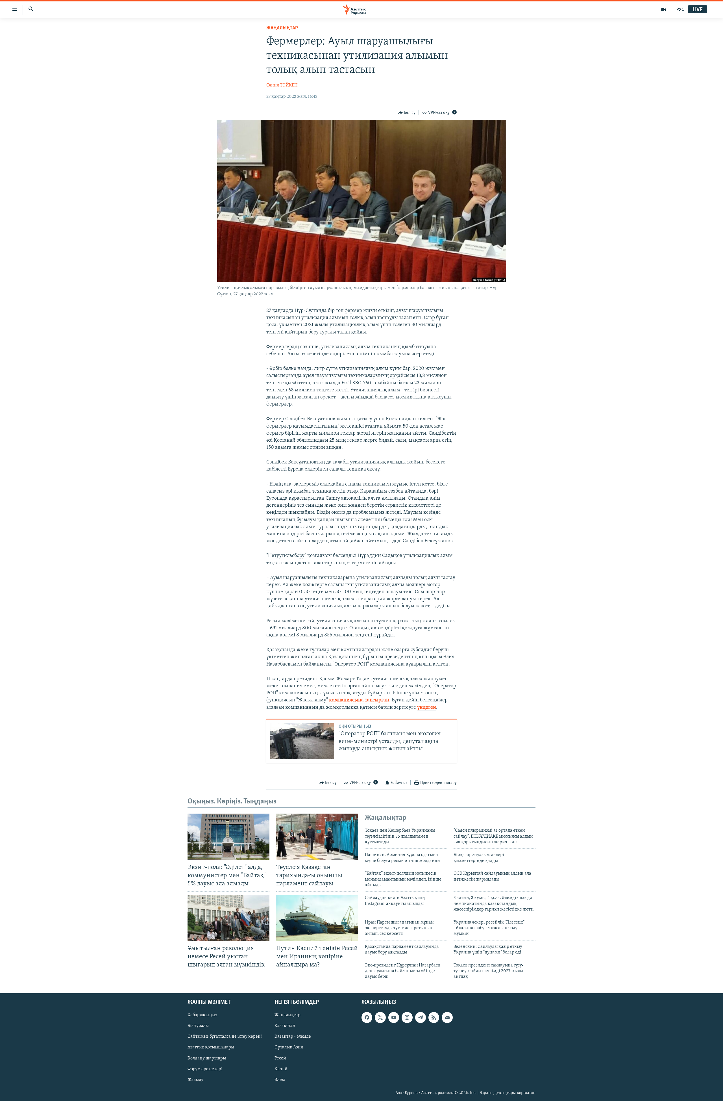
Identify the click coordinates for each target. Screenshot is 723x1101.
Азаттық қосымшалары (211, 1047)
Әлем (280, 1079)
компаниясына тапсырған (359, 700)
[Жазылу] (447, 1017)
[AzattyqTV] (663, 9)
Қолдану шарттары (207, 1058)
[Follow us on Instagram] (407, 1017)
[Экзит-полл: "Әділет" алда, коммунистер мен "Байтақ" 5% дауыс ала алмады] (228, 837)
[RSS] (433, 1017)
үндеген (426, 707)
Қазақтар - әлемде (293, 1036)
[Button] (407, 112)
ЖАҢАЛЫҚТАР (282, 28)
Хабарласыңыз (202, 1015)
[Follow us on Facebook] (367, 1017)
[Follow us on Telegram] (420, 1017)
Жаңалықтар (287, 1015)
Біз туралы (198, 1026)
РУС (680, 9)
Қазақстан (285, 1026)
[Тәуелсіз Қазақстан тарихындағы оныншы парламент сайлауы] (317, 837)
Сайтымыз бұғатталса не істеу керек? (225, 1036)
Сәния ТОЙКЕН (282, 85)
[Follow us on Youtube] (393, 1017)
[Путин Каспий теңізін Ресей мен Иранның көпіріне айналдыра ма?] (317, 918)
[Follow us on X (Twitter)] (380, 1017)
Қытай (281, 1069)
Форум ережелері (205, 1069)
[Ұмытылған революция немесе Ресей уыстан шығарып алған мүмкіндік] (228, 918)
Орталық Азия (289, 1047)
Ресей (280, 1058)
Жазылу (195, 1079)
